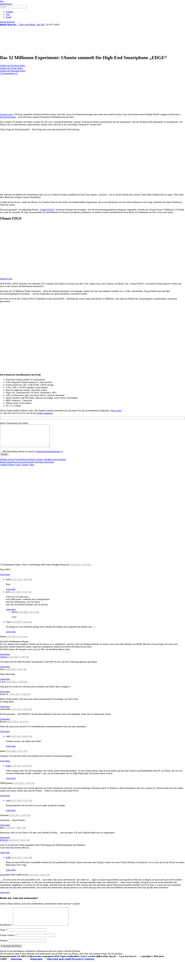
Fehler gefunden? (45, 413)
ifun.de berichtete (8, 117)
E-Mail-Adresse (8, 935)
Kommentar (6, 925)
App (8, 14)
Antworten (5, 574)
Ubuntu (24, 464)
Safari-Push (52, 959)
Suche (8, 17)
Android (4, 464)
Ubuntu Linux (6, 114)
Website (3, 940)
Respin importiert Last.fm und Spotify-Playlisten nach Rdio (27, 462)
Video (31, 464)
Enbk (8, 766)
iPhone (11, 464)
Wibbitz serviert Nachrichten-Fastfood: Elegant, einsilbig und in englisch (33, 459)
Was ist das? (116, 410)
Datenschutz (36, 959)
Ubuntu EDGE (47, 209)
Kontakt (9, 12)
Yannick (4, 657)
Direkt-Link (6, 279)
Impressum (16, 959)
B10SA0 (4, 840)
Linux (18, 464)
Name (3, 930)
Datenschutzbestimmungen (48, 451)
